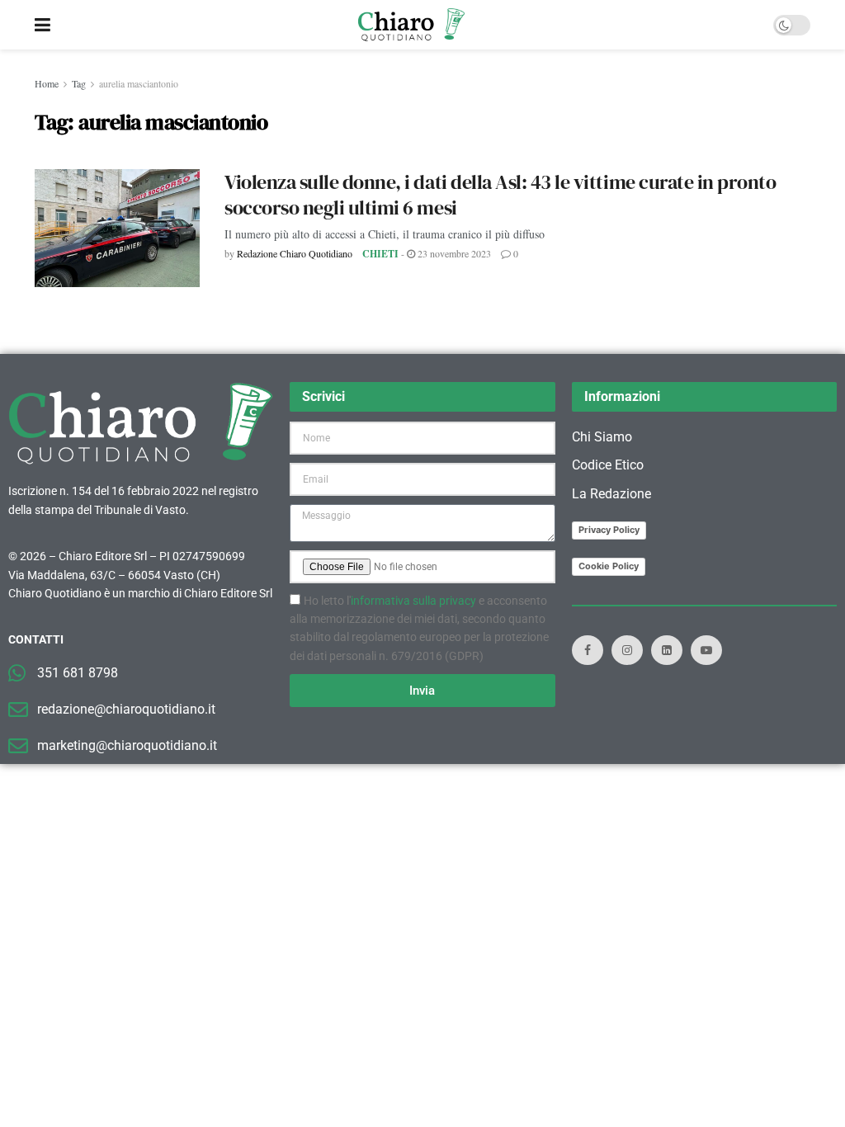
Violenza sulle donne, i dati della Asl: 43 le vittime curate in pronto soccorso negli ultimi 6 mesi (500, 194)
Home (47, 83)
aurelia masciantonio (138, 83)
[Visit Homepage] (411, 24)
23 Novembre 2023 (453, 253)
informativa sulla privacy (413, 600)
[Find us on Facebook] (587, 650)
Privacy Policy (609, 529)
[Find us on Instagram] (627, 650)
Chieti (380, 254)
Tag (79, 83)
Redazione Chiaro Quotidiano (294, 253)
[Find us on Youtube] (706, 650)
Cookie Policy (608, 566)
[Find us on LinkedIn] (666, 650)
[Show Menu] (42, 25)
